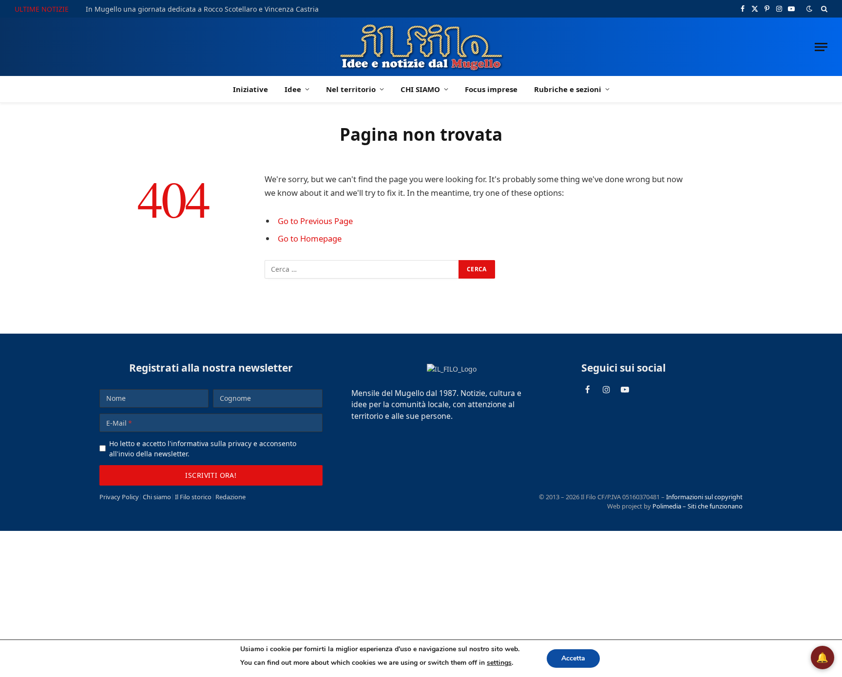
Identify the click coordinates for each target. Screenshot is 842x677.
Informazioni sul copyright (704, 496)
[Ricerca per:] (362, 269)
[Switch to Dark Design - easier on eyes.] (809, 8)
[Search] (823, 9)
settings (499, 662)
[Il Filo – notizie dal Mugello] (421, 47)
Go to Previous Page (315, 220)
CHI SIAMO (420, 89)
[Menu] (821, 47)
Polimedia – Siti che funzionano (697, 506)
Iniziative (250, 89)
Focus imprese (491, 89)
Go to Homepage (310, 238)
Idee (293, 89)
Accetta (573, 658)
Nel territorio (351, 89)
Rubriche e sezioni (567, 89)
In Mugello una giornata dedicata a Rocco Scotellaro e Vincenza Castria (202, 9)
